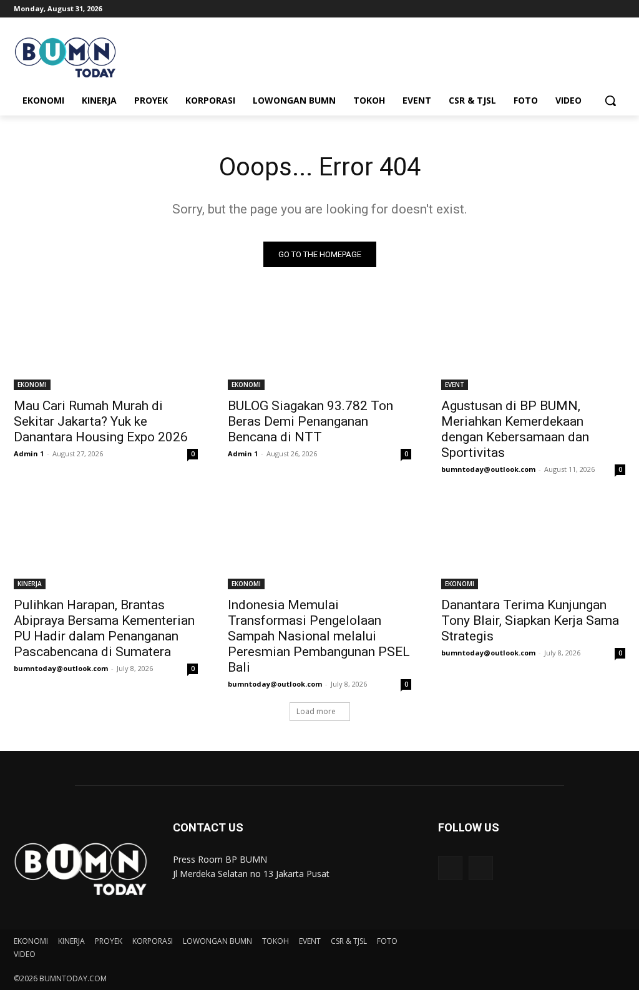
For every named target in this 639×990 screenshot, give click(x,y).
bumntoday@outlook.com (488, 469)
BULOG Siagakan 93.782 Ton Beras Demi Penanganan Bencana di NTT (310, 421)
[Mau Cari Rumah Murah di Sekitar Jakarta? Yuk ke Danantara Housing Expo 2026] (106, 344)
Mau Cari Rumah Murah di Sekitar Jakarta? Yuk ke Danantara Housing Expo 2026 (101, 421)
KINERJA (29, 583)
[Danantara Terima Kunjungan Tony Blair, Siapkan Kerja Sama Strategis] (533, 543)
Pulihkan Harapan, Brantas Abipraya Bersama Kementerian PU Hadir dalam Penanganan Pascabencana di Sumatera (104, 628)
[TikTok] (584, 9)
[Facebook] (549, 9)
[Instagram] (566, 9)
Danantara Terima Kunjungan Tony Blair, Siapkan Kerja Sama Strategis (530, 620)
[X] (600, 9)
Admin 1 (29, 453)
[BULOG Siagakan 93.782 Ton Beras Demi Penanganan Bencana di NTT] (320, 344)
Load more (316, 711)
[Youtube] (618, 9)
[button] (610, 100)
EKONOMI (32, 384)
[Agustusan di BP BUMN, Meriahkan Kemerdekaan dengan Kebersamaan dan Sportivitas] (533, 344)
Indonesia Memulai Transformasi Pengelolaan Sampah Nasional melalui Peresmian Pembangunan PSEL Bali (319, 636)
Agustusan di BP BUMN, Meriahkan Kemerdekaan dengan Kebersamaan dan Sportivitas (515, 429)
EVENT (454, 384)
